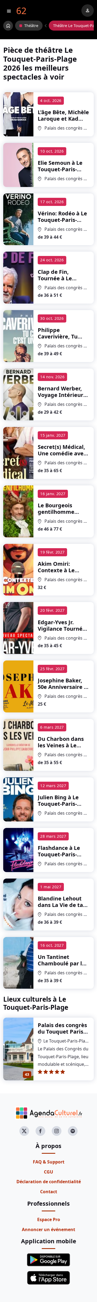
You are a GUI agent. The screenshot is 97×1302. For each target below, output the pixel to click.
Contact (48, 1192)
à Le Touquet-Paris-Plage (63, 125)
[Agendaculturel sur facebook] (40, 1131)
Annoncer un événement (48, 1229)
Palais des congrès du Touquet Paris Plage (62, 1031)
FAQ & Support (48, 1162)
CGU (48, 1172)
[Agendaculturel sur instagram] (56, 1131)
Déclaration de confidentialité (48, 1182)
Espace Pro (48, 1219)
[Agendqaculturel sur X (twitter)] (24, 1131)
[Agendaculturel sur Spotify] (73, 1131)
